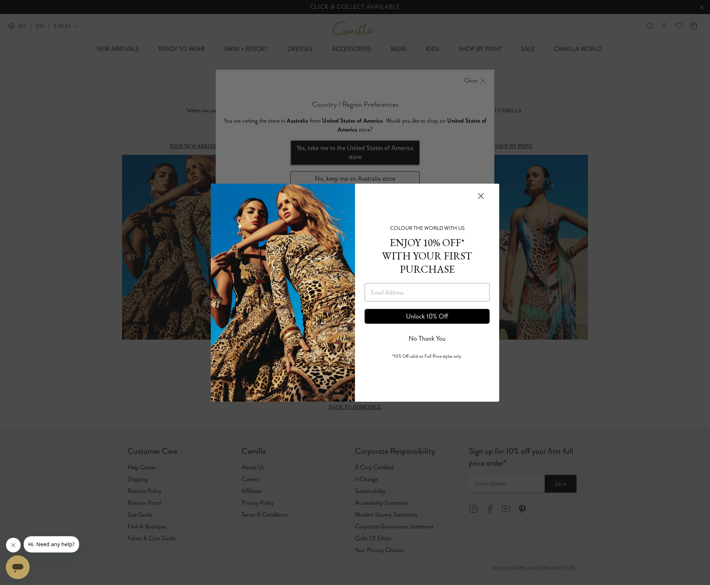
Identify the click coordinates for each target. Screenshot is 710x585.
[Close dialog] (481, 196)
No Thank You (427, 338)
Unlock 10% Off (427, 316)
